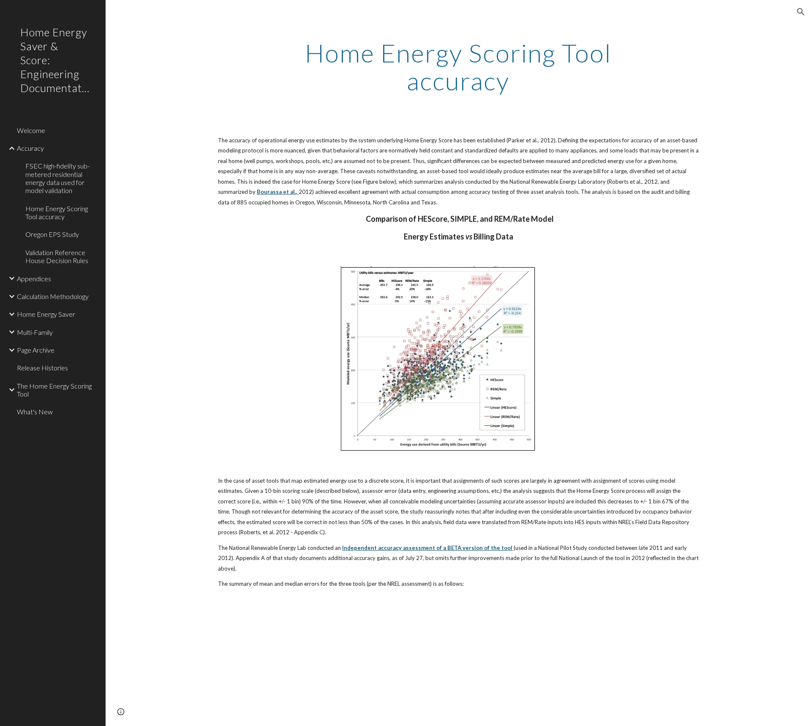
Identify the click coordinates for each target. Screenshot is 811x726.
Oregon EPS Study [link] (52, 234)
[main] (458, 66)
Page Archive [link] (35, 350)
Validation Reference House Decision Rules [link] (56, 256)
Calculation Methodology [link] (53, 296)
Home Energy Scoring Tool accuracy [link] (56, 212)
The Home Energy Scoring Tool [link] (54, 390)
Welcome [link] (31, 130)
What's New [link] (35, 412)
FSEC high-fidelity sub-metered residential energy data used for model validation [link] (57, 178)
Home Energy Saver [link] (46, 314)
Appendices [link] (34, 279)
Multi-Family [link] (35, 332)
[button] (801, 12)
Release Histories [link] (42, 368)
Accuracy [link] (30, 148)
